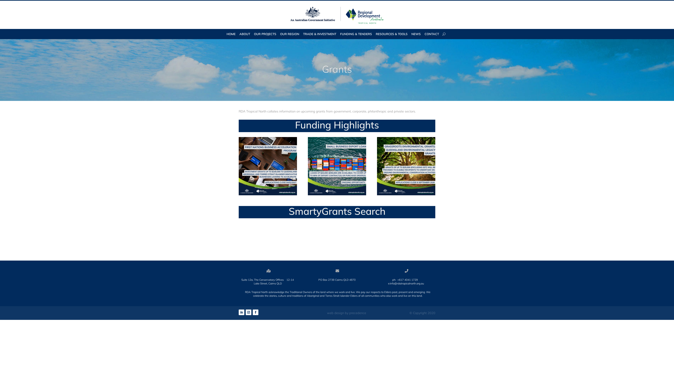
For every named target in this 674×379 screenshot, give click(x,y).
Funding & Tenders (356, 34)
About (244, 34)
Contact (432, 34)
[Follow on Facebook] (255, 312)
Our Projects (265, 34)
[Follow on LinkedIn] (241, 312)
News (416, 34)
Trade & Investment (319, 34)
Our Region (289, 34)
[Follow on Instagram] (248, 312)
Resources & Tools (392, 34)
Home (231, 34)
